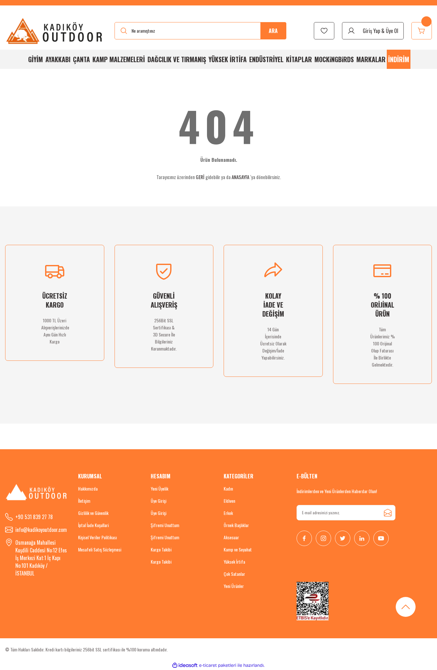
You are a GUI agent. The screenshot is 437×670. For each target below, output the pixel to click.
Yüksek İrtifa (234, 561)
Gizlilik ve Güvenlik (93, 512)
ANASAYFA (240, 176)
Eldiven (229, 500)
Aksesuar (231, 537)
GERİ (200, 176)
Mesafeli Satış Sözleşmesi (99, 549)
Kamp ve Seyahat (238, 549)
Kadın (228, 488)
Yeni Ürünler (234, 586)
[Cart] (421, 30)
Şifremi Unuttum (165, 525)
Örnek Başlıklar (236, 525)
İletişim (84, 500)
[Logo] (54, 31)
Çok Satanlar (234, 573)
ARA (273, 31)
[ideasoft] (185, 665)
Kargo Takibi (161, 549)
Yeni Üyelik (159, 488)
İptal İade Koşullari (93, 525)
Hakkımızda (88, 488)
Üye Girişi (158, 500)
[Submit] (387, 512)
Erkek (228, 512)
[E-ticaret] (217, 665)
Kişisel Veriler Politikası (97, 537)
